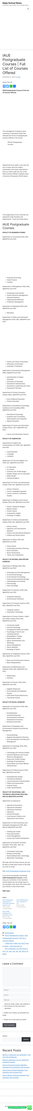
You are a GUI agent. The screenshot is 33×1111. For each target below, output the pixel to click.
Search (5, 1036)
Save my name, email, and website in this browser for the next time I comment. (17, 1006)
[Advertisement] (16, 30)
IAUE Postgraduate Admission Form (18, 871)
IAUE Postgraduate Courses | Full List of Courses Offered (15, 938)
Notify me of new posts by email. (15, 1019)
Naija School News (12, 3)
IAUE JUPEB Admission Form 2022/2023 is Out (7, 913)
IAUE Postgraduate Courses (14, 935)
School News (9, 933)
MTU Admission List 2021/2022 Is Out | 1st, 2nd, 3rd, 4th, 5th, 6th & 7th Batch (15, 951)
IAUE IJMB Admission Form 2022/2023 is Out (22, 901)
